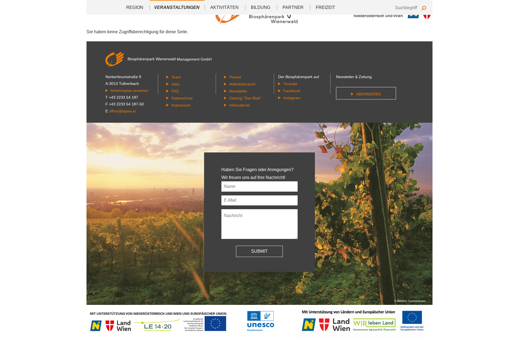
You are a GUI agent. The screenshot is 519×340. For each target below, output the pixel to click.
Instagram (292, 98)
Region (134, 7)
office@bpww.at (122, 111)
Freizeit (325, 7)
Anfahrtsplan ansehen (129, 90)
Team (176, 77)
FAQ (175, 91)
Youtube (290, 84)
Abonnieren (368, 94)
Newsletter (238, 91)
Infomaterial (239, 105)
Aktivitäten (224, 7)
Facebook (291, 91)
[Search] (423, 8)
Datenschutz (182, 98)
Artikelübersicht (242, 84)
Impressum (181, 105)
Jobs (175, 84)
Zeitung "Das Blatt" (245, 98)
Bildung (260, 7)
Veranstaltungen (176, 7)
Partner (293, 7)
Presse (235, 77)
